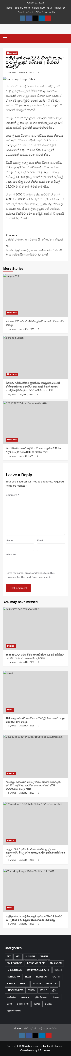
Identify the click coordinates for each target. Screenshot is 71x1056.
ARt (9, 957)
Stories (37, 984)
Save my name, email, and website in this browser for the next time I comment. (30, 575)
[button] (6, 38)
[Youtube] (48, 18)
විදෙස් (21, 12)
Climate (44, 957)
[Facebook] (29, 18)
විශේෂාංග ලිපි (23, 1004)
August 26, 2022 (26, 72)
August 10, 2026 (26, 329)
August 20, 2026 (26, 662)
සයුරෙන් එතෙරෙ (14, 1011)
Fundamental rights (38, 970)
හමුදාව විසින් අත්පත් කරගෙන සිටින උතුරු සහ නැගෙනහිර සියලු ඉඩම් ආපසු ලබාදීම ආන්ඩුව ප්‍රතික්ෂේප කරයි (35, 852)
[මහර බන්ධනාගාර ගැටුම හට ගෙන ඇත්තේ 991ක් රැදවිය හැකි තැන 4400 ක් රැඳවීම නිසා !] (35, 422)
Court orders (14, 963)
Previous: (35, 237)
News (10, 709)
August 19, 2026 (26, 726)
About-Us (50, 12)
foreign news (14, 970)
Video (31, 990)
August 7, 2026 (26, 394)
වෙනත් (29, 12)
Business (30, 957)
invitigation (13, 977)
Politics (10, 646)
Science (11, 984)
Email (40, 540)
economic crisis (36, 963)
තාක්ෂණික (11, 997)
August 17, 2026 (26, 793)
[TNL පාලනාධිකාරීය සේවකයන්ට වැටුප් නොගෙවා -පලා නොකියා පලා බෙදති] (35, 692)
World (43, 990)
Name (9, 540)
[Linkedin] (42, 18)
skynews (12, 72)
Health (58, 970)
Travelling (51, 984)
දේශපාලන (59, 8)
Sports (24, 984)
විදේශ (9, 1004)
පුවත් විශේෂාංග (22, 8)
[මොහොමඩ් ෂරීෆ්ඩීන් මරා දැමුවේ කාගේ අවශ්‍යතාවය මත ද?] (35, 295)
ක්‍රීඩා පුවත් (30, 1028)
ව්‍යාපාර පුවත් (38, 8)
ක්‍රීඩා (49, 8)
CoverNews (27, 1050)
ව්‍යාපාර (56, 997)
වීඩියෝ (39, 12)
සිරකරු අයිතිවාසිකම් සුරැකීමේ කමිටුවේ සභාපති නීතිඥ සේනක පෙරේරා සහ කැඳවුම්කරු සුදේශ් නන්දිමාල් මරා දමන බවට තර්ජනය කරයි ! (33, 387)
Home (9, 8)
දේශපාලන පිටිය (48, 1028)
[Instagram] (22, 18)
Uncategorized (15, 990)
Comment (12, 495)
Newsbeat (12, 53)
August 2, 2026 (26, 456)
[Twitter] (35, 18)
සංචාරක (48, 1004)
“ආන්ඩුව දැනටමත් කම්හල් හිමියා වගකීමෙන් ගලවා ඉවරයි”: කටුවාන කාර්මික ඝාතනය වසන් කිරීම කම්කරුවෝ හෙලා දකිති (33, 785)
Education (56, 963)
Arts (18, 957)
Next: (34, 250)
